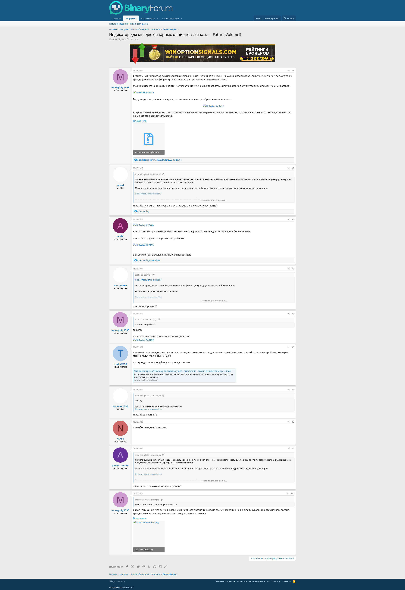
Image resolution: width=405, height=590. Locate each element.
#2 (293, 168)
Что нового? (148, 18)
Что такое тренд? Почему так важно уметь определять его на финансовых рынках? (182, 370)
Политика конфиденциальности (253, 581)
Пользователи (170, 18)
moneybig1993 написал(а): (148, 174)
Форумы (131, 18)
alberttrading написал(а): (147, 499)
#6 (293, 347)
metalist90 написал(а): (146, 319)
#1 (293, 70)
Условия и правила (225, 581)
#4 (293, 268)
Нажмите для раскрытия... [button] (214, 200)
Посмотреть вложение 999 (148, 409)
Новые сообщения (118, 23)
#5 (293, 313)
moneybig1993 (118, 39)
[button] (158, 18)
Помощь (275, 581)
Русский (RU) (118, 581)
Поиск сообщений (139, 23)
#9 (293, 448)
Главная (116, 18)
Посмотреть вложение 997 (148, 279)
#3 (293, 219)
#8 (293, 422)
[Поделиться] (289, 70)
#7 (293, 389)
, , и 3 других (159, 160)
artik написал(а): (143, 274)
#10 (292, 493)
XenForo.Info (128, 587)
